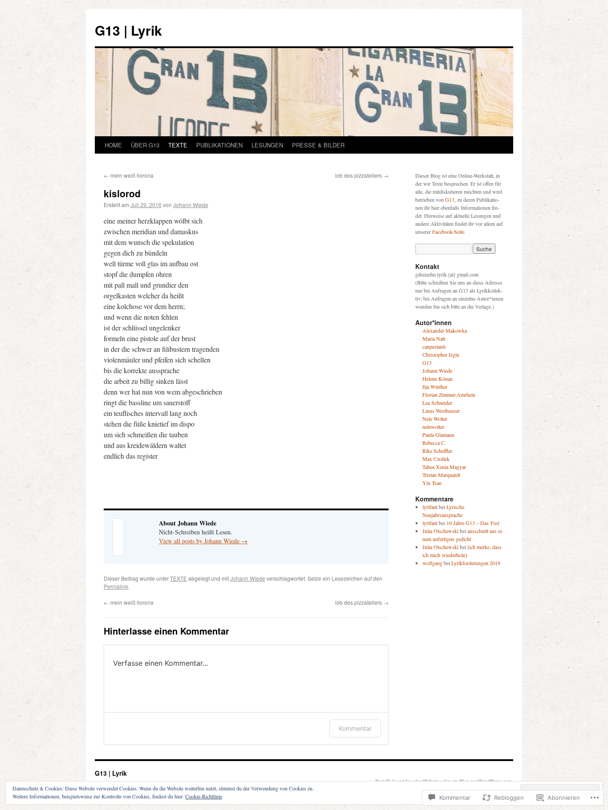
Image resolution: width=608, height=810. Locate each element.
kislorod (122, 193)
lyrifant (430, 506)
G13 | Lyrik (128, 30)
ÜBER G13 (145, 145)
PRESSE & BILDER (318, 145)
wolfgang (432, 562)
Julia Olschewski (440, 530)
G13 (449, 199)
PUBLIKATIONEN (219, 145)
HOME (113, 145)
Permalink (116, 586)
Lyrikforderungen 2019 (475, 562)
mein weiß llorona (129, 175)
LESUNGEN (267, 145)
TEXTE (177, 145)
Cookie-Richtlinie (203, 796)
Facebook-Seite (448, 231)
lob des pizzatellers (362, 175)
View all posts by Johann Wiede (203, 541)
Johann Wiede (190, 204)
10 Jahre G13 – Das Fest (472, 522)
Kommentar (355, 728)
